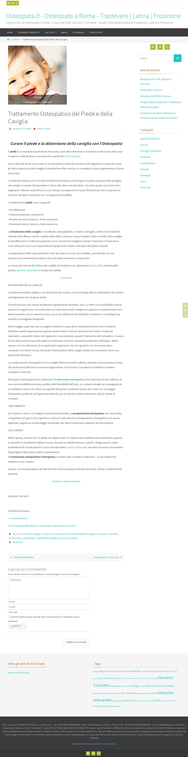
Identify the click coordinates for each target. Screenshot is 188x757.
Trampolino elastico (151, 90)
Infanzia (37, 97)
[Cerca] (177, 58)
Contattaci (66, 277)
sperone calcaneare (27, 270)
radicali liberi (142, 701)
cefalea (127, 671)
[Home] (8, 39)
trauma (104, 706)
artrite (113, 671)
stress (156, 700)
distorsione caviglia (30, 533)
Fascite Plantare (19, 518)
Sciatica (150, 701)
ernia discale (129, 678)
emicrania (114, 678)
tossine (169, 701)
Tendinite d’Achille (23, 557)
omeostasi (141, 693)
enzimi (121, 678)
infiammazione (116, 686)
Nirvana (102, 744)
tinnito (163, 701)
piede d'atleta (15, 538)
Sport (47, 128)
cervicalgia (145, 671)
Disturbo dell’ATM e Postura (155, 96)
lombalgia (134, 686)
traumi (111, 706)
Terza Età (145, 187)
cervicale (135, 671)
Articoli (16, 39)
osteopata (101, 533)
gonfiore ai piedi (69, 533)
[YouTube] (9, 3)
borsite (16, 533)
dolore (106, 678)
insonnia (126, 686)
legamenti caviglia (86, 533)
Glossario (145, 157)
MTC (123, 693)
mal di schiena (72, 156)
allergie (95, 671)
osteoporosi (116, 701)
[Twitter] (12, 3)
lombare (142, 686)
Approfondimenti (149, 138)
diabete (100, 678)
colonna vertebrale (162, 671)
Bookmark (18, 542)
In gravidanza (147, 163)
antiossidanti (104, 671)
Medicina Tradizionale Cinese (104, 693)
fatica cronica (143, 678)
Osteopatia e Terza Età (106, 557)
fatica (136, 678)
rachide (134, 700)
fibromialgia (152, 678)
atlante (120, 671)
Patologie (145, 175)
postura (126, 700)
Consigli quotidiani (150, 151)
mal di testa (167, 685)
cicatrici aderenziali (76, 447)
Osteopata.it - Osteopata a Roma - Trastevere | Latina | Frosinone (93, 15)
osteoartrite (151, 693)
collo (151, 671)
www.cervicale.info (18, 672)
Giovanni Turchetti (22, 128)
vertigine (117, 706)
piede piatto (96, 265)
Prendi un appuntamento (66, 481)
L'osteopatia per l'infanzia (37, 102)
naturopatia (131, 693)
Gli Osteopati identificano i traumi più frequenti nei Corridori (43, 525)
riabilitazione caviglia (46, 538)
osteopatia (113, 533)
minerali (118, 693)
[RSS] (16, 3)
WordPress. (111, 744)
